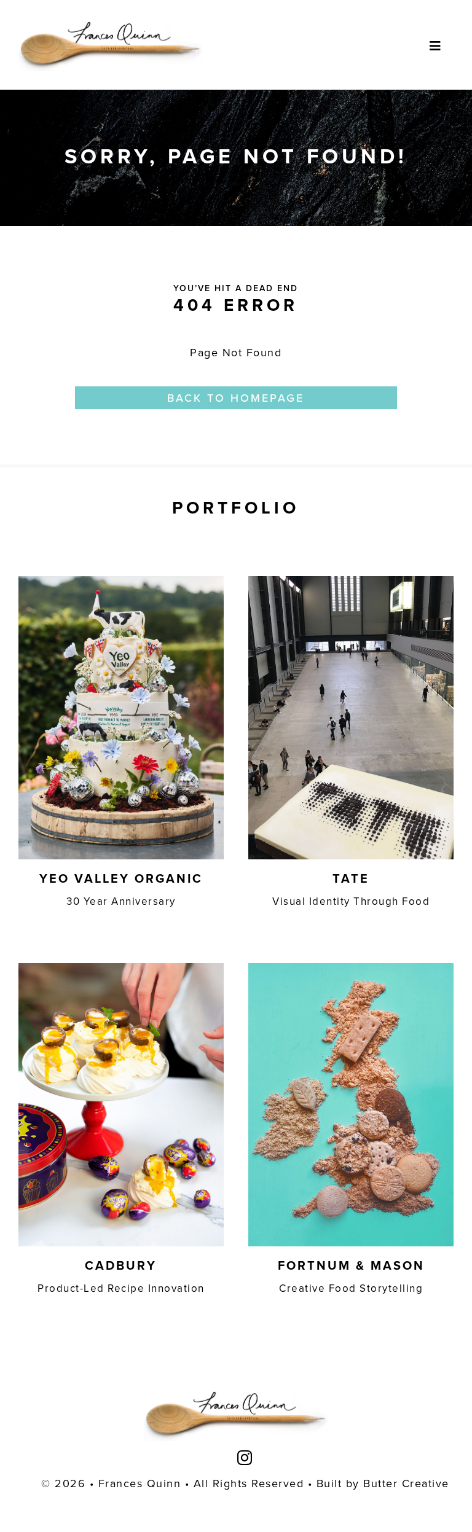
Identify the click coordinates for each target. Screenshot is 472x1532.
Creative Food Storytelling (351, 1288)
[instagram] (245, 1457)
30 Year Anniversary (121, 901)
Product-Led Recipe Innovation (121, 1288)
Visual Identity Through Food (351, 901)
